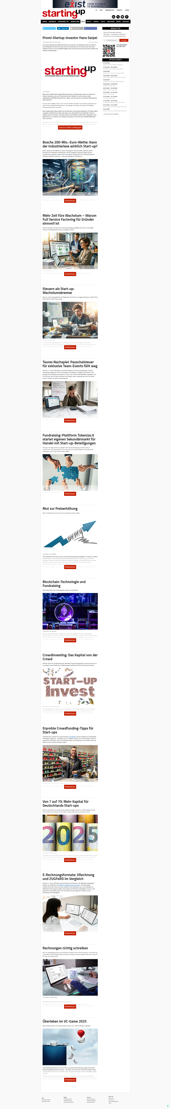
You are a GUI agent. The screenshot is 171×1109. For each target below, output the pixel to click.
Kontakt (126, 21)
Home (44, 25)
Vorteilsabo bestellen (46, 1099)
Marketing (75, 21)
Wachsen (110, 21)
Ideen (45, 21)
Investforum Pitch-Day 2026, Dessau (113, 81)
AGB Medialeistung (68, 1100)
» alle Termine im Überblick (110, 114)
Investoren (51, 25)
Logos (110, 1103)
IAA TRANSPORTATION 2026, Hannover (114, 77)
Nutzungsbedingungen (113, 1101)
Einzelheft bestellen (46, 1101)
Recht (89, 21)
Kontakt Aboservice (91, 1099)
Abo (101, 10)
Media (65, 1097)
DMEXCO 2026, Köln (109, 85)
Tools (102, 21)
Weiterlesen (70, 201)
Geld (83, 21)
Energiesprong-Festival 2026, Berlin (113, 69)
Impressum (111, 1098)
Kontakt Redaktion (91, 1102)
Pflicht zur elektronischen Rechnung (69, 885)
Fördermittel (63, 21)
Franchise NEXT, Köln (109, 98)
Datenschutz (111, 1099)
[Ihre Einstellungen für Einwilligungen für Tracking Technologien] (168, 1106)
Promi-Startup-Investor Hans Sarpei (63, 25)
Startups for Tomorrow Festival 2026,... (114, 73)
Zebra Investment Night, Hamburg (112, 64)
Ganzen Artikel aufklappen (70, 127)
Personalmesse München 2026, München (115, 106)
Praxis (96, 21)
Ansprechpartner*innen (69, 1102)
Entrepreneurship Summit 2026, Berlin (114, 102)
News (118, 21)
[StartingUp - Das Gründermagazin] (63, 14)
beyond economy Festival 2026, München (115, 111)
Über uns (111, 1096)
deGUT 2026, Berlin (108, 94)
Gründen (52, 21)
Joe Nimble (72, 736)
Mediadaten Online (68, 1099)
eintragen (124, 40)
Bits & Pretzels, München (110, 90)
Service (119, 10)
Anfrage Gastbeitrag (91, 1100)
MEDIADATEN (109, 10)
